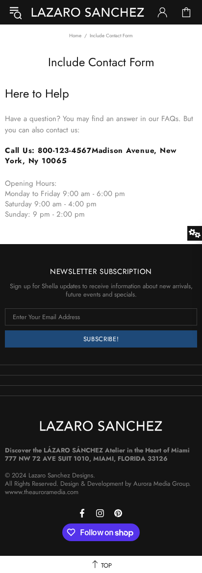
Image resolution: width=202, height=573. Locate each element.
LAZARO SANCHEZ (87, 12)
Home (75, 35)
